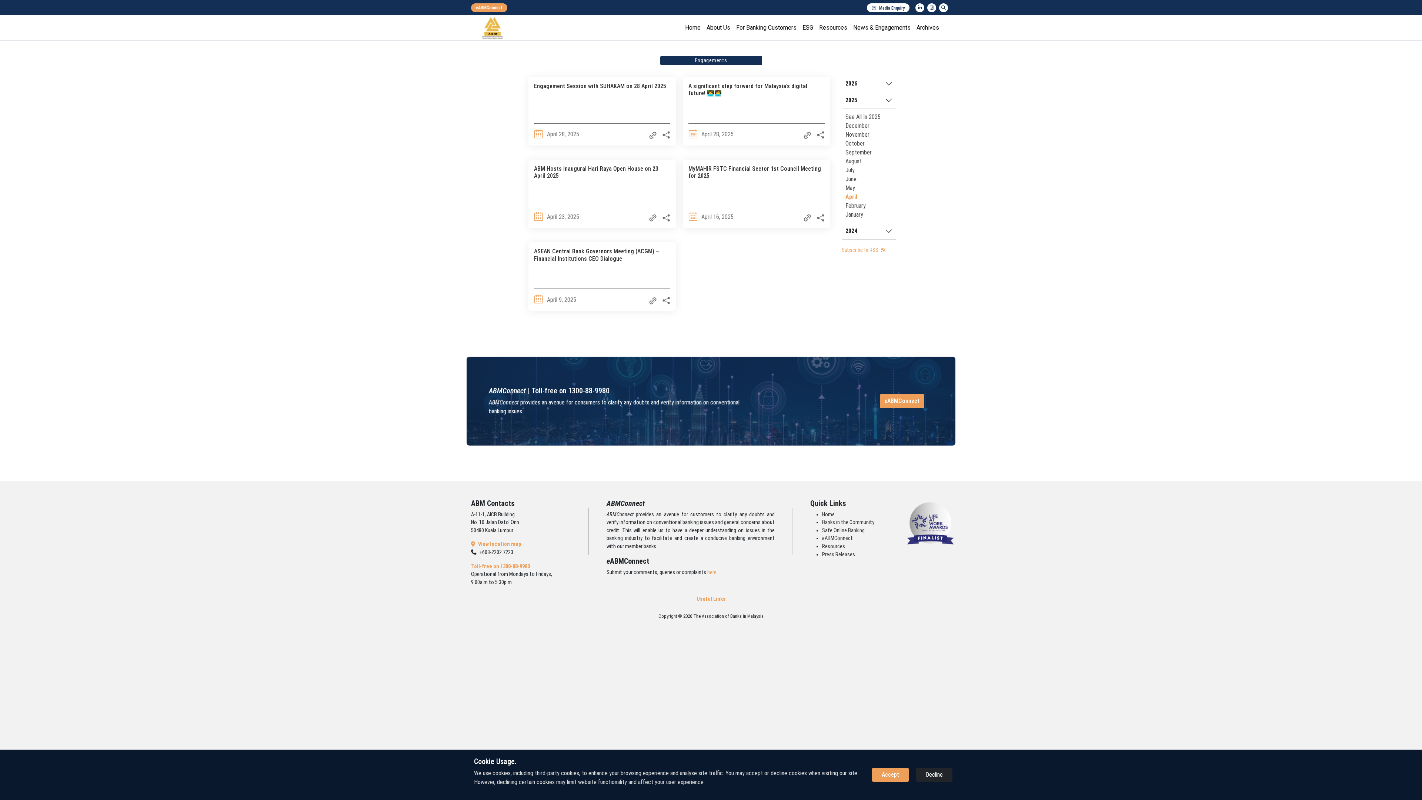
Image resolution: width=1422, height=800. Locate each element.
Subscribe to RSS (860, 250)
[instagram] (931, 7)
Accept (890, 774)
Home (693, 27)
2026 (851, 83)
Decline (934, 774)
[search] (943, 7)
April (851, 196)
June (851, 179)
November (857, 134)
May (850, 187)
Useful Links (711, 599)
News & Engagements (882, 27)
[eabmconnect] (489, 7)
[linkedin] (919, 7)
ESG (807, 27)
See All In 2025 (863, 116)
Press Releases (838, 554)
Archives (928, 27)
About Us (718, 27)
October (855, 143)
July (850, 170)
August (853, 161)
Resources (833, 27)
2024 (851, 230)
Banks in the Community (848, 522)
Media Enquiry (892, 8)
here (712, 572)
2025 (851, 100)
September (858, 152)
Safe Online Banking (843, 530)
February (855, 205)
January (854, 214)
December (857, 125)
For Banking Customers (766, 27)
